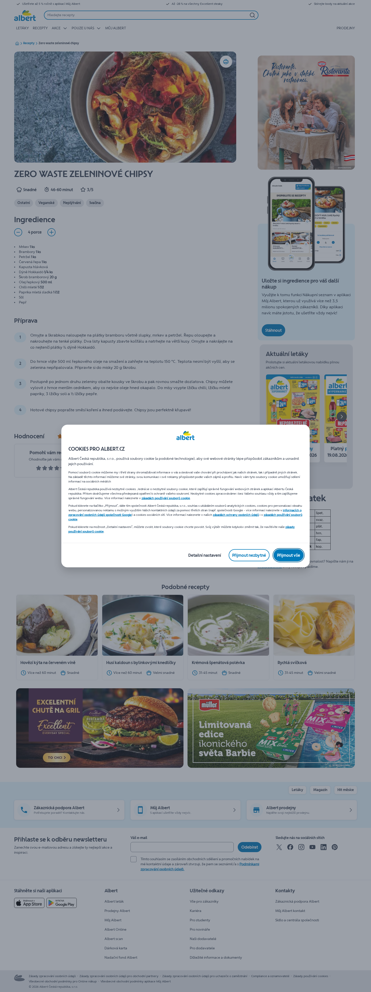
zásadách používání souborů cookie (166, 498)
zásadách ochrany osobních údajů (236, 515)
